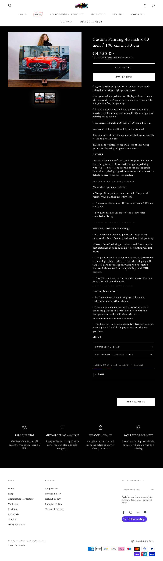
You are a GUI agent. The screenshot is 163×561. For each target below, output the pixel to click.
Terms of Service (54, 509)
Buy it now (124, 77)
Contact (12, 519)
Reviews (12, 509)
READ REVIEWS (136, 402)
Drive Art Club (16, 525)
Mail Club (13, 504)
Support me (51, 488)
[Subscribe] (153, 489)
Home (11, 488)
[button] (10, 5)
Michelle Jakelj (22, 541)
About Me (13, 514)
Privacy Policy (53, 494)
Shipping (108, 57)
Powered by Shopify (16, 545)
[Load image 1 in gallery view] (39, 98)
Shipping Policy (53, 504)
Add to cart (124, 67)
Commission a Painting (21, 499)
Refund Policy (53, 499)
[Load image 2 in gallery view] (50, 98)
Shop (10, 494)
